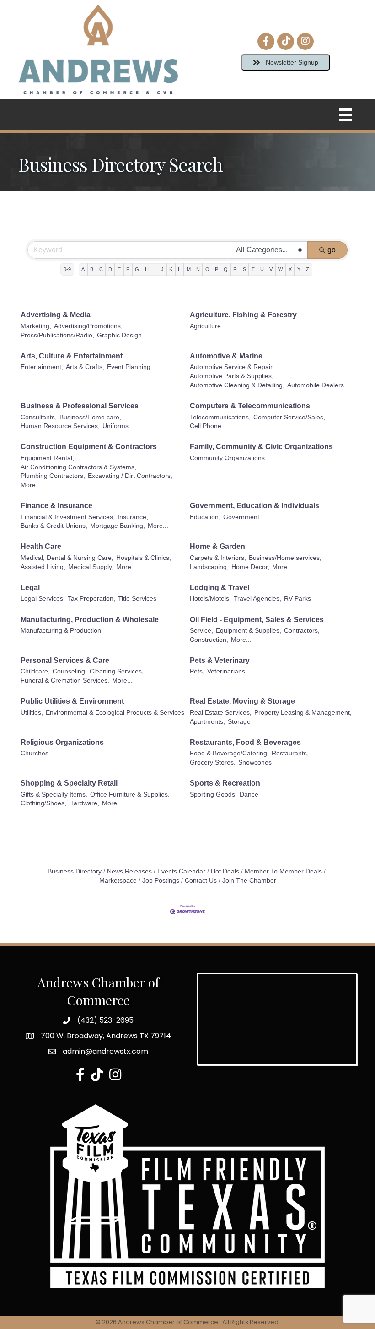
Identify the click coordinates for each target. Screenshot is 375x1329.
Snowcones (255, 762)
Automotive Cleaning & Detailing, (237, 385)
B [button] (91, 269)
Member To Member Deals (283, 871)
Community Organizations (227, 458)
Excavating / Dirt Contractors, (130, 475)
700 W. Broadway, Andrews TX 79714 (106, 1036)
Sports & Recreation (225, 783)
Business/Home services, (285, 557)
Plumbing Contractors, (53, 475)
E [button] (119, 269)
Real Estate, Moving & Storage (242, 701)
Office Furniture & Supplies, (130, 794)
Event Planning (128, 366)
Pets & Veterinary (220, 660)
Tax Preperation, (91, 598)
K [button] (170, 269)
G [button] (137, 269)
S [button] (244, 269)
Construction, (209, 639)
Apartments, (207, 721)
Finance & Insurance (56, 506)
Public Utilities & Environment (72, 701)
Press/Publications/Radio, (57, 335)
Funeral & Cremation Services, (65, 680)
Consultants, (39, 417)
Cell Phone (205, 426)
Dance (249, 794)
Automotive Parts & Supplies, (231, 376)
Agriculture (205, 326)
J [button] (162, 269)
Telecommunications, (220, 417)
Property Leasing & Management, (303, 712)
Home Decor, (250, 567)
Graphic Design (119, 335)
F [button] (127, 269)
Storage (239, 721)
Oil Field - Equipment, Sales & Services (257, 620)
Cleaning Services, (117, 671)
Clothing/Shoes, (43, 803)
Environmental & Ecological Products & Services (115, 712)
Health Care (41, 546)
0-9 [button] (67, 269)
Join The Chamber (249, 880)
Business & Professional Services (80, 406)
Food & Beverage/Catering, (229, 753)
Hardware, (84, 803)
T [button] (253, 269)
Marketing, (36, 326)
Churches (34, 753)
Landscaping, (209, 567)
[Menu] (345, 115)
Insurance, (133, 517)
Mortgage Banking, (117, 525)
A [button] (83, 269)
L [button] (179, 269)
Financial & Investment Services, (68, 517)
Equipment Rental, (47, 458)
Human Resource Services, (60, 426)
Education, (205, 517)
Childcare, (35, 671)
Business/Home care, (90, 417)
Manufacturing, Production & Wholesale (90, 620)
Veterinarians (226, 671)
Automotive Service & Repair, (232, 366)
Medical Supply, (90, 567)
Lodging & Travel (219, 587)
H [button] (147, 269)
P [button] (216, 269)
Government (241, 517)
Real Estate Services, (221, 712)
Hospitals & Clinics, (143, 557)
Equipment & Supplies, (248, 630)
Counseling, (70, 671)
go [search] (331, 250)
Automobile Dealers (315, 385)
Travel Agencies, (257, 598)
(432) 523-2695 (105, 1020)
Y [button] (298, 269)
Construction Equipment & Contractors (89, 446)
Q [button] (226, 269)
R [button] (235, 269)
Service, (201, 630)
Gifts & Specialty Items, (54, 794)
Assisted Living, (43, 567)
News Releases (129, 871)
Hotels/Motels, (210, 598)
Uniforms (115, 426)
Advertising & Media (56, 315)
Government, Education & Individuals (254, 506)
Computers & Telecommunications (250, 406)
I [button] (154, 269)
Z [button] (307, 269)
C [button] (101, 269)
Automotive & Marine (226, 356)
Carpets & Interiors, (218, 557)
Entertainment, (42, 366)
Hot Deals (225, 871)
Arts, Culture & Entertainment (72, 356)
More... (31, 485)
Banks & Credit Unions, (54, 525)
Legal (30, 587)
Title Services (137, 598)
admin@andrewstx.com (105, 1051)
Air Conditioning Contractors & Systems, (78, 467)
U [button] (262, 269)
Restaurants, (290, 753)
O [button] (207, 269)
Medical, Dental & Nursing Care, (67, 557)
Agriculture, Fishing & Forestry (243, 315)
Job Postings (160, 880)
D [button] (110, 269)
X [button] (290, 269)
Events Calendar (181, 871)
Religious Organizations (62, 742)
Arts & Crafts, (85, 366)
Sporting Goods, (213, 794)
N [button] (198, 269)
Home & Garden (217, 546)
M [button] (189, 269)
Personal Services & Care (65, 660)
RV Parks (297, 598)
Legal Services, (43, 598)
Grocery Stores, (213, 762)
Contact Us (201, 880)
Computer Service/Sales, (289, 417)
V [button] (271, 269)
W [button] (280, 269)
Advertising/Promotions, (88, 326)
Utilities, (32, 712)
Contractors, (302, 630)
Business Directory (75, 871)
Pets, (197, 671)
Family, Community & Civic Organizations (261, 446)
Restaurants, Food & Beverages (245, 742)
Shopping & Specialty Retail (69, 783)
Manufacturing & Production (61, 630)
